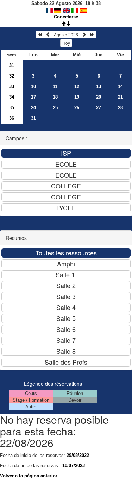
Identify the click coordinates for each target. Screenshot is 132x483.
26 (76, 107)
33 (11, 86)
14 (120, 86)
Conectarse (66, 16)
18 (55, 97)
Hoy (66, 43)
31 (11, 65)
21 (120, 97)
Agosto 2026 (66, 34)
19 (76, 97)
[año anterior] (40, 34)
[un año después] (92, 34)
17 (33, 97)
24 (33, 107)
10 (33, 86)
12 (76, 86)
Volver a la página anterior (28, 475)
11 (55, 86)
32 (11, 76)
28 (120, 107)
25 (55, 107)
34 (11, 97)
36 (11, 118)
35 (11, 107)
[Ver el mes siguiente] (84, 34)
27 (98, 107)
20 (98, 97)
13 (98, 86)
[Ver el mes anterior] (48, 34)
